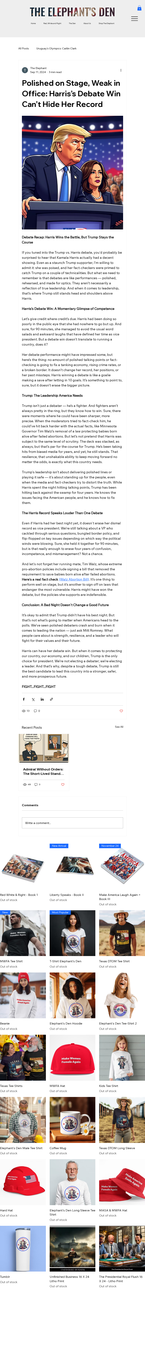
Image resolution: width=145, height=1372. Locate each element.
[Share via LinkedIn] (42, 699)
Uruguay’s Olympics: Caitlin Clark (56, 48)
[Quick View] (23, 867)
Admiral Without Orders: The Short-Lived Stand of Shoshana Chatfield (43, 771)
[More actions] (121, 70)
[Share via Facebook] (23, 699)
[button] (139, 7)
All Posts (23, 48)
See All (119, 726)
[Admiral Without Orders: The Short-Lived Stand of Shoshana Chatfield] (44, 748)
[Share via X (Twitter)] (33, 699)
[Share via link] (51, 699)
